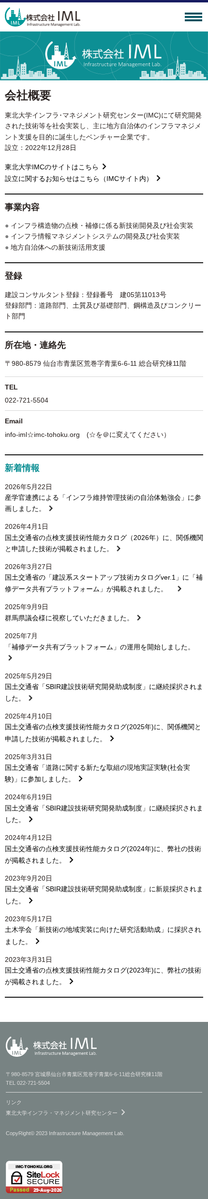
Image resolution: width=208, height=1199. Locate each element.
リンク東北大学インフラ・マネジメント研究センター (67, 1108)
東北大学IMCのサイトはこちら (52, 166)
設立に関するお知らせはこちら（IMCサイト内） (79, 178)
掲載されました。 (140, 588)
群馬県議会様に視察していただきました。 (69, 618)
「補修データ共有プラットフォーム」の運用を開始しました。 (99, 647)
